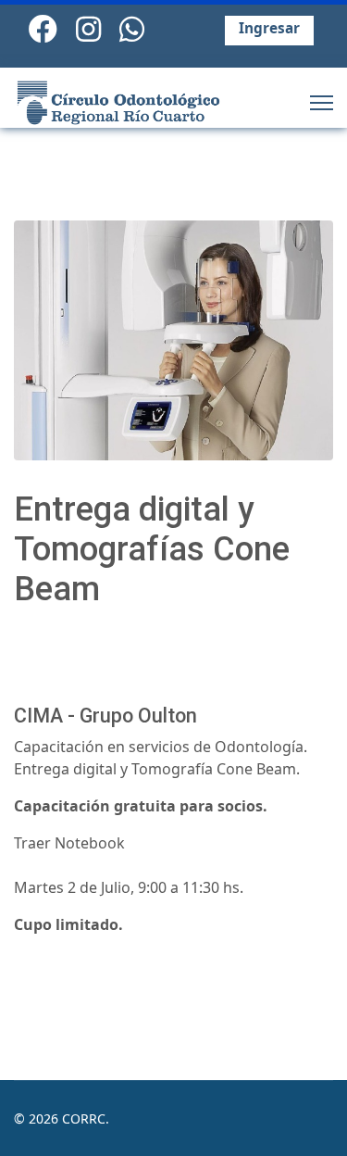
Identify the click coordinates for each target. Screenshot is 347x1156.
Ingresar (269, 28)
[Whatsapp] (131, 28)
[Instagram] (88, 28)
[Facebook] (43, 28)
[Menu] (321, 102)
